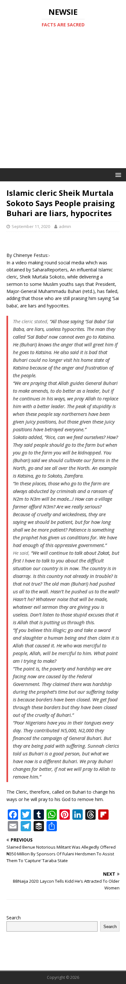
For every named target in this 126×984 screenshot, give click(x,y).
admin (65, 226)
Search (13, 918)
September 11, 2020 (31, 226)
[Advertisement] (63, 102)
